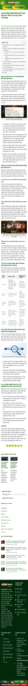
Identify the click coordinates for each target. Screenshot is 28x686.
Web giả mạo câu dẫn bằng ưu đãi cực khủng (15, 59)
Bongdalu (4, 438)
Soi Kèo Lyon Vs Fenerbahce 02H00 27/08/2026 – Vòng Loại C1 (16, 569)
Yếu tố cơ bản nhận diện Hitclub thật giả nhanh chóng (14, 62)
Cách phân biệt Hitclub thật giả (10, 26)
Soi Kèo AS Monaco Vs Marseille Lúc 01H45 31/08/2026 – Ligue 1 (15, 541)
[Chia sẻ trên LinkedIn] (21, 446)
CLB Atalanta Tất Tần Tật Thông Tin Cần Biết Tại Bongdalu (14, 465)
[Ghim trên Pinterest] (18, 446)
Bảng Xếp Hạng (5, 520)
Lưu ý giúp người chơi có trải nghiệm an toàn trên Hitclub (14, 69)
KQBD (3, 514)
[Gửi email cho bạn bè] (15, 446)
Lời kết (5, 72)
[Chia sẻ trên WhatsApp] (7, 446)
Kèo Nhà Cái (4, 523)
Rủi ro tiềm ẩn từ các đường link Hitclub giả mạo (14, 45)
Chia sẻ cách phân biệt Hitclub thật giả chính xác (14, 49)
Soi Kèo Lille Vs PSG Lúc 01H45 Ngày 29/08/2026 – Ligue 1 (15, 556)
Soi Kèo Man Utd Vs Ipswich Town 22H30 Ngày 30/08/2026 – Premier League (16, 549)
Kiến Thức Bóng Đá (7, 529)
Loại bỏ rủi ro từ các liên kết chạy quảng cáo (14, 52)
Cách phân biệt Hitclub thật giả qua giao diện (15, 56)
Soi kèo (3, 526)
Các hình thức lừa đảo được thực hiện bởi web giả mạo (13, 66)
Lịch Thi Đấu (5, 517)
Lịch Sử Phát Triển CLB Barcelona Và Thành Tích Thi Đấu (4, 465)
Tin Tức (3, 532)
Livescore (4, 511)
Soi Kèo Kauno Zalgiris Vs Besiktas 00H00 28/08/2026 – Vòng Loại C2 (16, 562)
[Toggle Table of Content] (23, 42)
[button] (2, 2)
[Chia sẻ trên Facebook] (9, 446)
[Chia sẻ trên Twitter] (12, 446)
